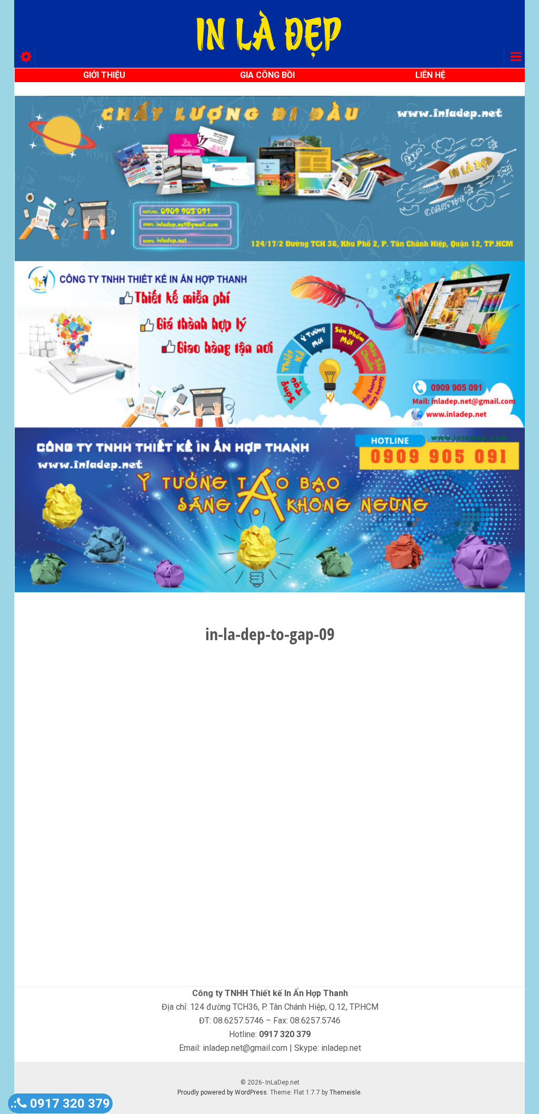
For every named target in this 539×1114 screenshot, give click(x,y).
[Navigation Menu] (514, 57)
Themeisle (345, 1092)
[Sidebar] (24, 57)
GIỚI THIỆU (104, 75)
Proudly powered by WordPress (222, 1092)
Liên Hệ (430, 75)
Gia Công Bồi (267, 75)
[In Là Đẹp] (269, 33)
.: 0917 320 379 (60, 1103)
